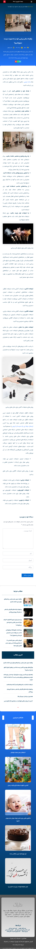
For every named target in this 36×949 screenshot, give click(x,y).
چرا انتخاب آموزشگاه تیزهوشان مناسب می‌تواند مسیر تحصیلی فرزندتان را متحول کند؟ (14, 632)
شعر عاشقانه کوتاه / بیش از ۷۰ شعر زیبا (18, 887)
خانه (32, 6)
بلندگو (29, 6)
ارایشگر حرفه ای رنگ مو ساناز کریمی (22, 426)
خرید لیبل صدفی (13, 928)
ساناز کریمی (27, 82)
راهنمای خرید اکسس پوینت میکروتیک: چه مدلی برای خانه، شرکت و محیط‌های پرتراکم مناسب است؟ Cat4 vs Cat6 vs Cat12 (18, 677)
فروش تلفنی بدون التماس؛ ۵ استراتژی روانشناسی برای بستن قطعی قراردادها (14, 643)
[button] (31, 1)
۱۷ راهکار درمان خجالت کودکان (18, 752)
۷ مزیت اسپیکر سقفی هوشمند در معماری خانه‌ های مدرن (18, 701)
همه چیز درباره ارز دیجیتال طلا (25, 696)
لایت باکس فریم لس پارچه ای (22, 930)
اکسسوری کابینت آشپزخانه (13, 931)
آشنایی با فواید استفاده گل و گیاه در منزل (18, 785)
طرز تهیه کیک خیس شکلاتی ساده (18, 854)
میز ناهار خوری (22, 928)
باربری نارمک (25, 931)
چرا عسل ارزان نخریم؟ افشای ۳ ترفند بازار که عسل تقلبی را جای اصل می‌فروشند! (12, 622)
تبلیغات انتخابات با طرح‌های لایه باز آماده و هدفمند (19, 684)
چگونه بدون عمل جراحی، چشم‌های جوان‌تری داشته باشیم (18, 663)
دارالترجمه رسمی (9, 930)
